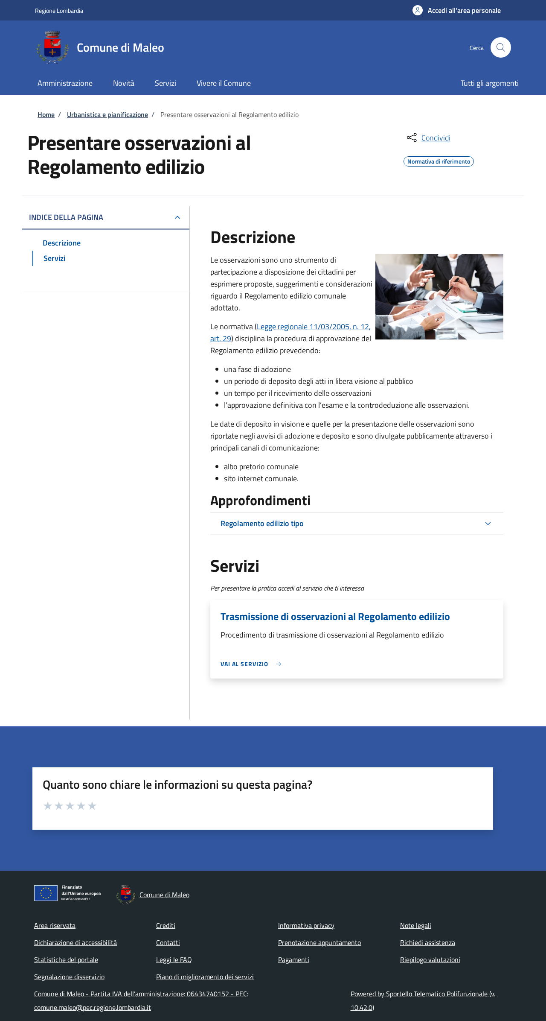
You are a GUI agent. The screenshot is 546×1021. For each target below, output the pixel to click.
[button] (456, 10)
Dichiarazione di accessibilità (75, 942)
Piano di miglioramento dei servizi (205, 976)
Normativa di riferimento (438, 160)
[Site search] (501, 47)
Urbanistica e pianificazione (107, 114)
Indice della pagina (66, 217)
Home (46, 114)
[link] (253, 663)
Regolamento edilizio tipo (262, 523)
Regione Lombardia (59, 10)
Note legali (415, 925)
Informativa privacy (306, 925)
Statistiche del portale (66, 959)
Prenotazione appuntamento (319, 942)
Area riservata (55, 925)
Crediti (165, 925)
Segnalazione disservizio (69, 976)
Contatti (168, 942)
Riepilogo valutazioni (430, 959)
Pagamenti (293, 959)
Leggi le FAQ (174, 959)
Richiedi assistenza (427, 942)
